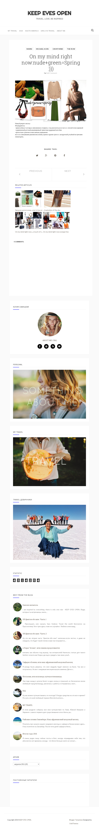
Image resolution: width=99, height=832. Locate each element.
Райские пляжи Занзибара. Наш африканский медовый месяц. (51, 719)
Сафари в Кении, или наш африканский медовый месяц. (48, 662)
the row (71, 49)
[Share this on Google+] (46, 155)
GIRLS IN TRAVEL (48, 31)
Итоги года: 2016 (30, 734)
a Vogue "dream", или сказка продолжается (41, 648)
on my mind (58, 49)
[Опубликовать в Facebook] (64, 155)
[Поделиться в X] (37, 155)
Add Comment (51, 73)
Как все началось (30, 605)
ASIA (21, 31)
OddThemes (73, 823)
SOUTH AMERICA (32, 31)
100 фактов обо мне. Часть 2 (35, 634)
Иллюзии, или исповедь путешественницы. (42, 676)
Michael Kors (42, 49)
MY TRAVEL (12, 31)
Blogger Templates (76, 820)
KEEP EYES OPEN (49, 13)
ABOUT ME (61, 31)
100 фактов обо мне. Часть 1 (34, 619)
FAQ (55, 340)
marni (29, 49)
